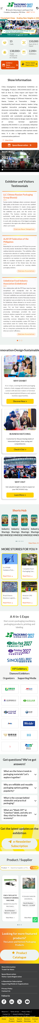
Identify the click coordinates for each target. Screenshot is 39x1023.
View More (9, 140)
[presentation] (1, 24)
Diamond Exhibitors (19, 673)
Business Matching (27, 1020)
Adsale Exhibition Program (21, 1014)
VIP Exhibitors (19, 668)
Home (4, 1019)
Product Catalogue (20, 955)
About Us (5, 1011)
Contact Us (35, 1020)
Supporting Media (27, 678)
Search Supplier (19, 1020)
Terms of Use (14, 1011)
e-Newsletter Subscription (21, 844)
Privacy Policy (26, 1011)
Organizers (9, 678)
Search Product (12, 1020)
